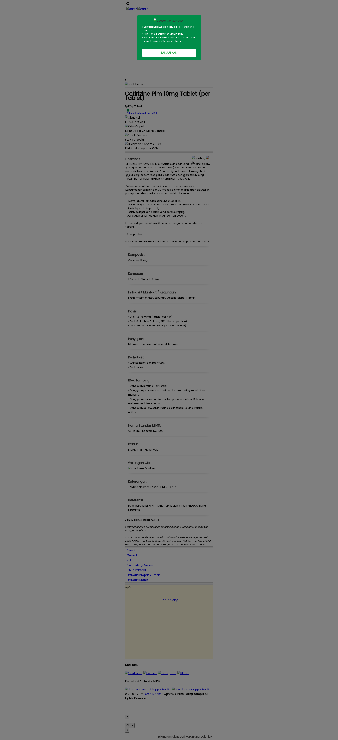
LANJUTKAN (169, 53)
